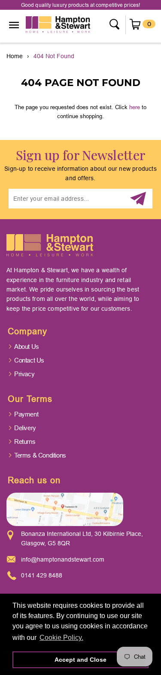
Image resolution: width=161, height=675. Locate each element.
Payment (26, 414)
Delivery (25, 427)
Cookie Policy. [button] (61, 637)
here (134, 107)
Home (14, 56)
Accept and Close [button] (80, 659)
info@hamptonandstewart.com (62, 559)
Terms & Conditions (40, 455)
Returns (24, 441)
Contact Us (29, 360)
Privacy (24, 374)
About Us (26, 346)
